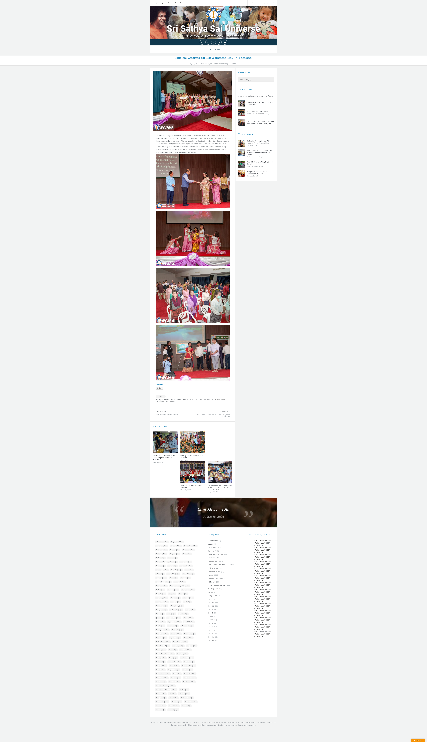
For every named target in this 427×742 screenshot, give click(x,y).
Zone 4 (234, 64)
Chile (189, 570)
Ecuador (172, 590)
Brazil (160, 566)
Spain (176, 674)
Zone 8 (173, 710)
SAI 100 (174, 666)
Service (255, 166)
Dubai (159, 590)
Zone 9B (211, 640)
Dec (262, 552)
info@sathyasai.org (221, 399)
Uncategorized (213, 589)
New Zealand (179, 642)
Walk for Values (214, 572)
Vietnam (176, 702)
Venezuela (161, 702)
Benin (186, 554)
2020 (255, 583)
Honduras (161, 606)
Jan (259, 541)
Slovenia (187, 670)
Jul (262, 543)
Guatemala (161, 602)
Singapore (173, 670)
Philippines (186, 658)
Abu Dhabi (161, 542)
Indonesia (175, 610)
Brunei (172, 566)
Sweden (175, 678)
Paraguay (181, 654)
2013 (255, 631)
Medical (212, 582)
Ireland (189, 610)
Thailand (160, 396)
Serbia (159, 670)
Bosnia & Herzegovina (166, 562)
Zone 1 (256, 145)
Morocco (160, 638)
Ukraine (183, 694)
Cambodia (185, 566)
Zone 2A (211, 603)
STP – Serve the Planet (217, 585)
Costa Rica (188, 574)
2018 (255, 597)
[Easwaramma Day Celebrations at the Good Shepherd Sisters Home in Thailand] (225, 472)
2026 (255, 541)
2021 (255, 576)
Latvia (159, 626)
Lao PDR (188, 622)
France (182, 594)
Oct (255, 552)
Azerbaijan (189, 546)
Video (264, 157)
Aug (265, 543)
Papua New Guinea (164, 654)
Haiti (187, 602)
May (255, 543)
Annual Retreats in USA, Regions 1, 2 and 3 (260, 163)
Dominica (161, 586)
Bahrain (174, 550)
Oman (172, 650)
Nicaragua (178, 646)
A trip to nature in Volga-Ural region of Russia (255, 96)
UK (171, 694)
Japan (159, 618)
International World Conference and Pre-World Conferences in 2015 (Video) (260, 152)
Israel (159, 614)
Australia (161, 546)
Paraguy (160, 658)
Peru (172, 658)
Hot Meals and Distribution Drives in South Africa (260, 103)
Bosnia (172, 558)
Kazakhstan (173, 618)
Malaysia (177, 630)
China (159, 574)
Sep (268, 550)
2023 (255, 562)
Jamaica (183, 614)
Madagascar (162, 630)
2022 (255, 569)
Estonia (160, 594)
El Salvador (187, 590)
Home (209, 49)
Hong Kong (176, 606)
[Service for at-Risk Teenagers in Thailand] (198, 472)
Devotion (205, 64)
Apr (269, 541)
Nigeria (191, 646)
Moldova (189, 634)
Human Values (214, 561)
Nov (259, 552)
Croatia (160, 578)
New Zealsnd (162, 646)
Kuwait (159, 622)
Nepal (187, 638)
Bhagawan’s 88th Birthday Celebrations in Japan (257, 172)
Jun (258, 543)
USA (173, 698)
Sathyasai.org (158, 3)
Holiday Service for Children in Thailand (191, 456)
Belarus (160, 554)
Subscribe (196, 3)
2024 (255, 555)
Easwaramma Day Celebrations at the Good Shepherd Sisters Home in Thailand (220, 487)
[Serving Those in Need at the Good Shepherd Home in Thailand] (170, 442)
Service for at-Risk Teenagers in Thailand (192, 486)
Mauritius (161, 634)
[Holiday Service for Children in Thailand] (198, 442)
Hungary (161, 610)
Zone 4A (212, 616)
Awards (210, 544)
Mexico (175, 634)
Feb (262, 541)
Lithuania (172, 626)
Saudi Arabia (188, 666)
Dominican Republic (179, 586)
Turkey (183, 690)
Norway (160, 650)
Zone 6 (186, 706)
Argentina (176, 542)
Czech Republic (163, 582)
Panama (184, 650)
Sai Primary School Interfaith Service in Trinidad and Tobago (258, 113)
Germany (161, 598)
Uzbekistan (186, 698)
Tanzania (173, 682)
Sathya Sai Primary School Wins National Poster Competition (258, 142)
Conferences (251, 157)
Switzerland (189, 678)
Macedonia (187, 626)
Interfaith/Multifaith (216, 554)
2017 (255, 604)
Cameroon (161, 570)
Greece (188, 598)
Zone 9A (211, 637)
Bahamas (160, 550)
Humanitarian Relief (216, 578)
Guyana (175, 602)
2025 (255, 548)
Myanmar (174, 638)
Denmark (179, 582)
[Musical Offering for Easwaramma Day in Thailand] (192, 101)
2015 (255, 618)
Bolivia (160, 558)
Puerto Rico (174, 662)
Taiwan (160, 682)
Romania (188, 662)
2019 (255, 590)
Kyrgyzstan (173, 622)
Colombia (173, 574)
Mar (266, 541)
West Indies (190, 702)
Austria (175, 546)
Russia (160, 666)
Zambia (160, 706)
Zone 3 (210, 609)
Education (250, 145)
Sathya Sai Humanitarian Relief (177, 3)
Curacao (185, 578)
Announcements (213, 541)
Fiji (171, 594)
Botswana (185, 562)
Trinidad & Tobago (164, 686)
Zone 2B (173, 706)
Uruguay (160, 698)
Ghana (175, 598)
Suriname (161, 678)
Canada (176, 570)
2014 (255, 624)
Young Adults (212, 596)
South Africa (162, 674)
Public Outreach (213, 568)
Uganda (160, 694)
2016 (255, 611)
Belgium (174, 554)
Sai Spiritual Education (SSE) (220, 64)
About (218, 49)
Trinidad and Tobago (165, 690)
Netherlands (162, 642)
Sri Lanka (189, 674)
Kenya (187, 618)
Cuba (173, 578)
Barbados (187, 550)
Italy (171, 614)
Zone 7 (160, 710)
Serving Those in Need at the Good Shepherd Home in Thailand (164, 457)
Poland (160, 662)
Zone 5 (255, 176)
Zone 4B (212, 620)
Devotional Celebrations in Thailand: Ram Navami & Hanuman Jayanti (260, 122)
